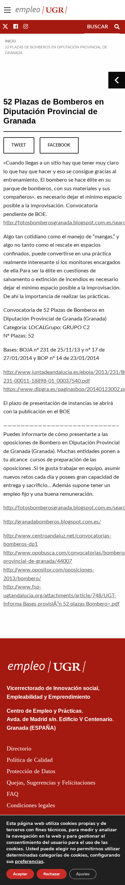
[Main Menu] (7, 10)
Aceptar (20, 874)
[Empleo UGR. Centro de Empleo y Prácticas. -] (41, 9)
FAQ (12, 794)
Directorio (19, 748)
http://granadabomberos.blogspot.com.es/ (52, 521)
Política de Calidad (30, 759)
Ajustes (83, 874)
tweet (18, 145)
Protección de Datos (31, 771)
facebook (59, 145)
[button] (5, 27)
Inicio (10, 41)
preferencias (29, 861)
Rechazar (51, 874)
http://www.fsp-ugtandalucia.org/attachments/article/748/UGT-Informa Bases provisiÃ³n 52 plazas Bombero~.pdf (61, 595)
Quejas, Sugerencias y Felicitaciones (51, 782)
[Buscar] (117, 26)
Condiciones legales (31, 805)
